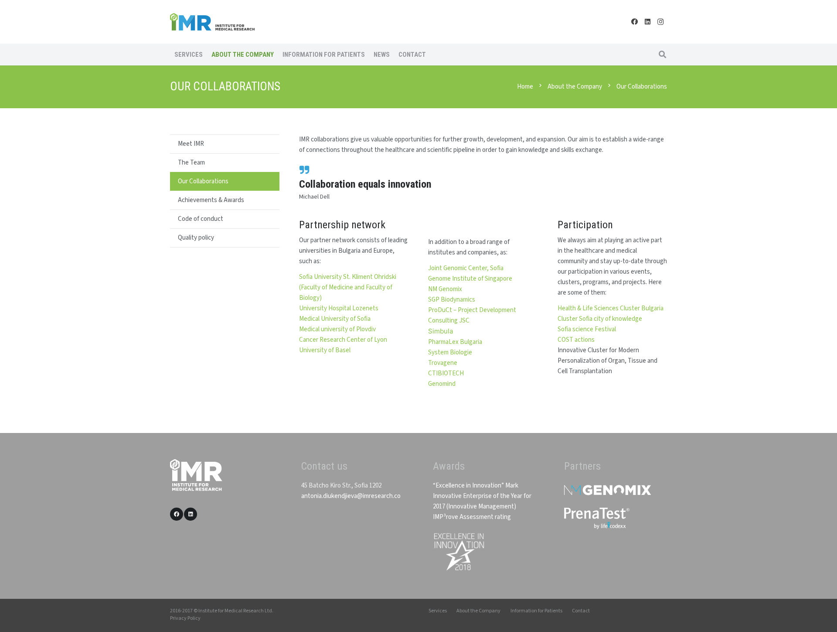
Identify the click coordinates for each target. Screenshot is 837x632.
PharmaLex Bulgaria (455, 342)
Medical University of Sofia (335, 318)
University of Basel (324, 350)
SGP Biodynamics (451, 299)
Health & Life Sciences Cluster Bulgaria (610, 308)
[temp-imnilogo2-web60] (212, 22)
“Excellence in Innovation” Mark (475, 485)
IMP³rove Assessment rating (472, 517)
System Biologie (450, 352)
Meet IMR (191, 143)
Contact (581, 611)
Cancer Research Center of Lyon (343, 339)
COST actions (576, 339)
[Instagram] (660, 21)
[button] (662, 54)
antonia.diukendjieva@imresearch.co (351, 496)
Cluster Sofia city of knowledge (600, 318)
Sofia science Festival (587, 329)
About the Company (478, 611)
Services (438, 611)
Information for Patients (536, 611)
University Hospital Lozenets (338, 308)
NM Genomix (445, 289)
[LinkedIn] (647, 21)
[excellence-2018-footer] (458, 552)
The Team (191, 162)
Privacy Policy (185, 618)
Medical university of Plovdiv (337, 329)
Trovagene (442, 363)
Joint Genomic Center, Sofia (466, 268)
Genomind (442, 383)
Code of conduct (200, 218)
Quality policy (196, 237)
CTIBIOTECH (446, 373)
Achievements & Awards (211, 200)
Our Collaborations (203, 181)
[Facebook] (634, 21)
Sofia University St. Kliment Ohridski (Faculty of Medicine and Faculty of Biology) (347, 287)
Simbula (440, 331)
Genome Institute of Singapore (470, 278)
